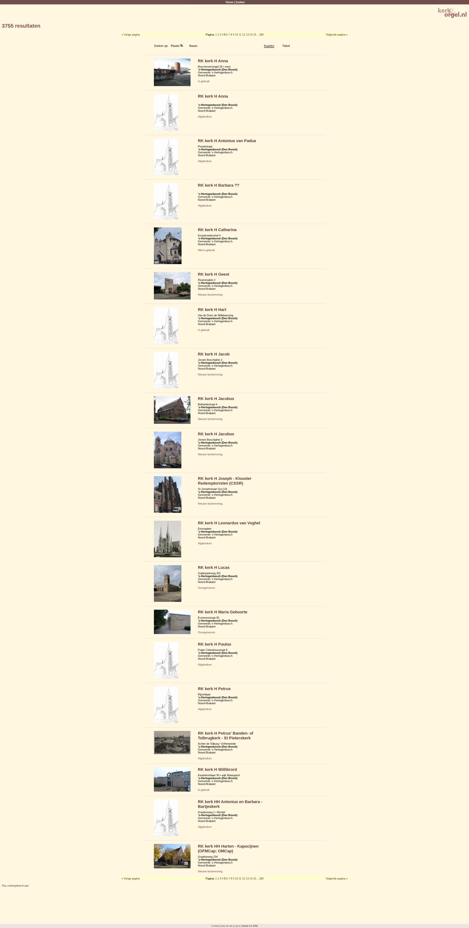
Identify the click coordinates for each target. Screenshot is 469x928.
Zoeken (240, 2)
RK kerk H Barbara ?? (218, 185)
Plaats (175, 45)
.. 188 (260, 34)
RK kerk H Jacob (214, 354)
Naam (193, 45)
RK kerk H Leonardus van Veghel (229, 523)
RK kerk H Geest (213, 274)
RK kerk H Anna (213, 61)
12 (243, 34)
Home (229, 2)
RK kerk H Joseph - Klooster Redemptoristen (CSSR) (225, 481)
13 (247, 34)
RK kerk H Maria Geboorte (222, 612)
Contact (215, 926)
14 (251, 34)
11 (240, 34)
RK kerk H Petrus (214, 688)
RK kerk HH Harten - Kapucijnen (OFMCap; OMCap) (228, 848)
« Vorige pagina (130, 34)
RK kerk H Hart (212, 309)
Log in (237, 926)
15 (254, 34)
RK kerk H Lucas (214, 567)
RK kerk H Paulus (214, 644)
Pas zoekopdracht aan (15, 885)
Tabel (286, 45)
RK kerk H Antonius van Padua (227, 140)
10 (236, 34)
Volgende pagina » (337, 34)
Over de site (227, 926)
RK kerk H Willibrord (217, 769)
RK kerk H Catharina (217, 229)
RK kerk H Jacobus (216, 398)
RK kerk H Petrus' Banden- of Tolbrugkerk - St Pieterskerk (225, 735)
